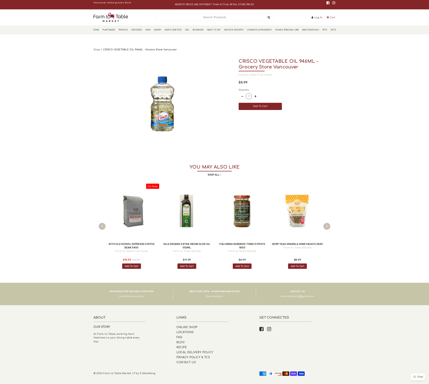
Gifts (333, 30)
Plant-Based (109, 30)
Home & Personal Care (287, 30)
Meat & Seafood (173, 30)
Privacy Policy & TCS (193, 357)
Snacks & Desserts (234, 30)
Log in (318, 17)
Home (96, 30)
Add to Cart (131, 266)
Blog (180, 342)
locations (217, 296)
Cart (332, 17)
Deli (187, 30)
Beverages (198, 30)
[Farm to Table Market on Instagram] (333, 3)
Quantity (244, 90)
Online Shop (187, 327)
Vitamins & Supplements (259, 30)
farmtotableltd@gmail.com (297, 296)
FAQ (179, 337)
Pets (325, 30)
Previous (102, 226)
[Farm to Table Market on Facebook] (328, 3)
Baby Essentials (310, 30)
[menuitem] (96, 29)
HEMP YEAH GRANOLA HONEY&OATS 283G (297, 244)
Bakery (157, 30)
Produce (123, 30)
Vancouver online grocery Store (112, 3)
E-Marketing (148, 373)
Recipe (181, 347)
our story (102, 326)
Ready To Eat (214, 30)
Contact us (186, 362)
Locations (185, 332)
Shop (97, 49)
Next (326, 226)
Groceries (136, 30)
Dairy (148, 30)
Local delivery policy (131, 296)
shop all (214, 174)
